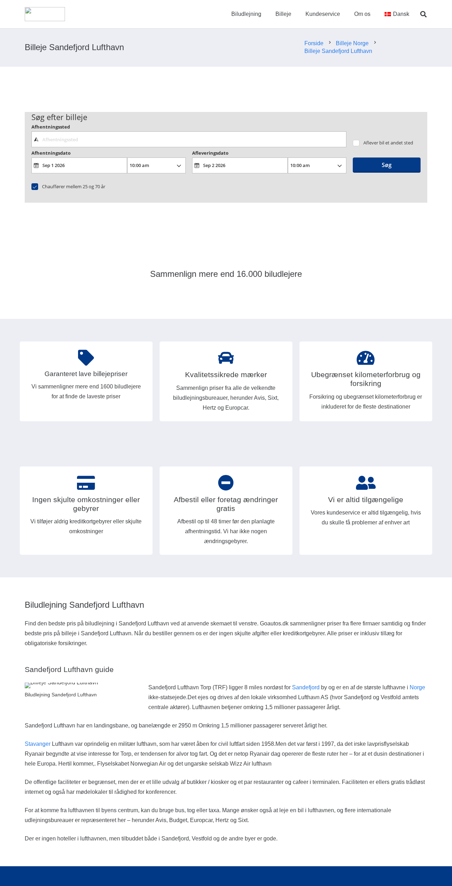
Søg (387, 165)
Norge (417, 687)
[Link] (45, 14)
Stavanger (37, 744)
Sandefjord (306, 687)
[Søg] (423, 14)
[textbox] (188, 139)
